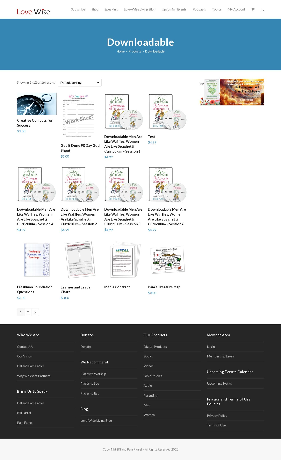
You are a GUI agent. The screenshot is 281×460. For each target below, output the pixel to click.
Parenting (150, 395)
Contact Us (25, 346)
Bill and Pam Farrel (30, 366)
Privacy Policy (217, 415)
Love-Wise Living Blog (96, 420)
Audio (148, 385)
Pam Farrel (25, 422)
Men (147, 405)
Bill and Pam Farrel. (129, 449)
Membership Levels (221, 356)
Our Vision (24, 356)
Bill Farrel (24, 412)
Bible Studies (153, 376)
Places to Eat (89, 393)
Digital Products (155, 346)
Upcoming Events (219, 383)
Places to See (89, 383)
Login (211, 346)
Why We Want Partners (33, 376)
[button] (253, 9)
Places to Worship (93, 374)
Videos (148, 366)
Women (149, 415)
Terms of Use (216, 425)
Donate (85, 346)
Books (148, 356)
